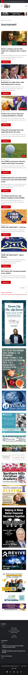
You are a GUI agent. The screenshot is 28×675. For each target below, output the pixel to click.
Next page (22, 287)
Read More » (6, 62)
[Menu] (2, 6)
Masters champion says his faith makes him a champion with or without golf (13, 51)
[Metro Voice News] (7, 6)
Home (3, 20)
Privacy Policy (14, 637)
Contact (14, 635)
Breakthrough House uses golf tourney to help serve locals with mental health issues (14, 180)
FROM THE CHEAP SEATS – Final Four (13, 227)
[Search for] (26, 6)
